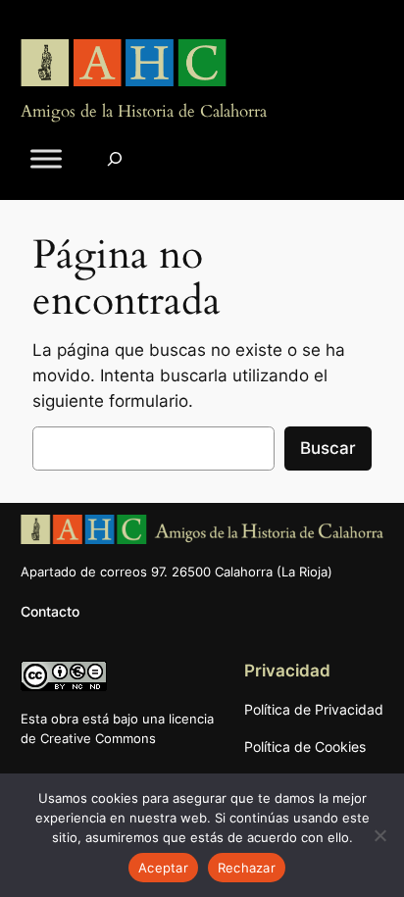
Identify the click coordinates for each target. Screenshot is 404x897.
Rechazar (247, 867)
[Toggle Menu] (46, 159)
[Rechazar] (379, 835)
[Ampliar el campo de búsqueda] (114, 159)
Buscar (328, 448)
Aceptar (163, 867)
